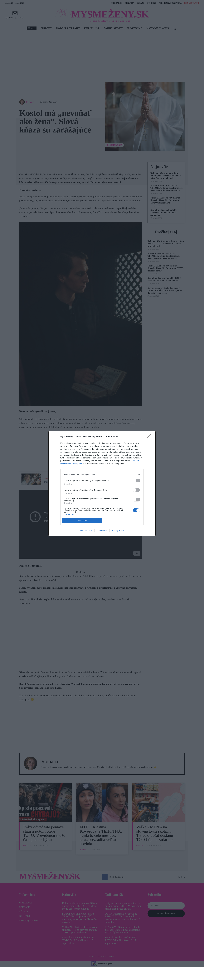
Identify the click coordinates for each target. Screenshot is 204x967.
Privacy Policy (118, 530)
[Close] (150, 436)
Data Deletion (86, 530)
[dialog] (102, 483)
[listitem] (102, 474)
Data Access (102, 530)
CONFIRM (82, 521)
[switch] (136, 480)
